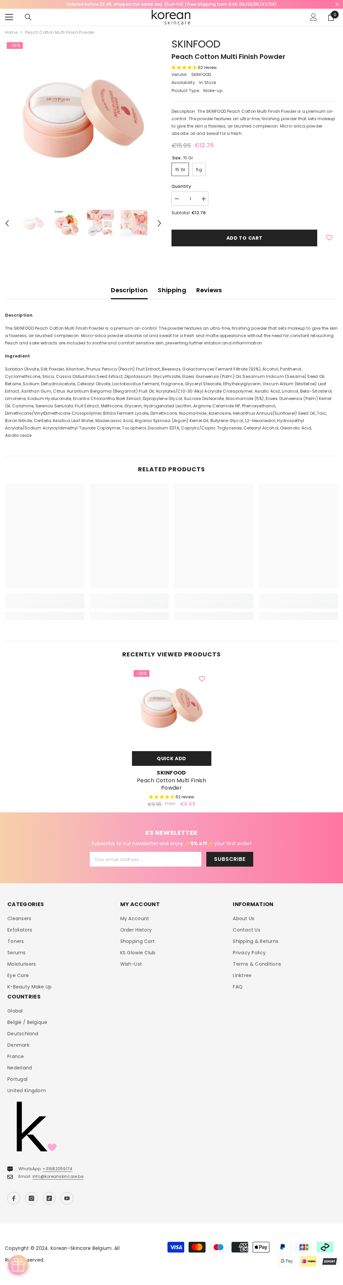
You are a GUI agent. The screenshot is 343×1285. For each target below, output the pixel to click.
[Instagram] (31, 1198)
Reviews (209, 290)
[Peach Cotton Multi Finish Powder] (171, 708)
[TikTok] (49, 1198)
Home (11, 32)
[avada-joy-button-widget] (18, 1265)
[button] (7, 223)
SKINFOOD (196, 44)
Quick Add (171, 758)
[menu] (9, 17)
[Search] (28, 17)
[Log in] (313, 17)
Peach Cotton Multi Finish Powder (171, 784)
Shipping (172, 290)
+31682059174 (57, 1169)
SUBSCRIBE (229, 859)
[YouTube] (67, 1198)
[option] (171, 4)
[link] (44, 605)
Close (337, 4)
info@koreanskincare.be (57, 1176)
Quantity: (182, 186)
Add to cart (244, 238)
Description (129, 290)
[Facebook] (13, 1198)
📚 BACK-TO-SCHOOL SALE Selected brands (171, 4)
